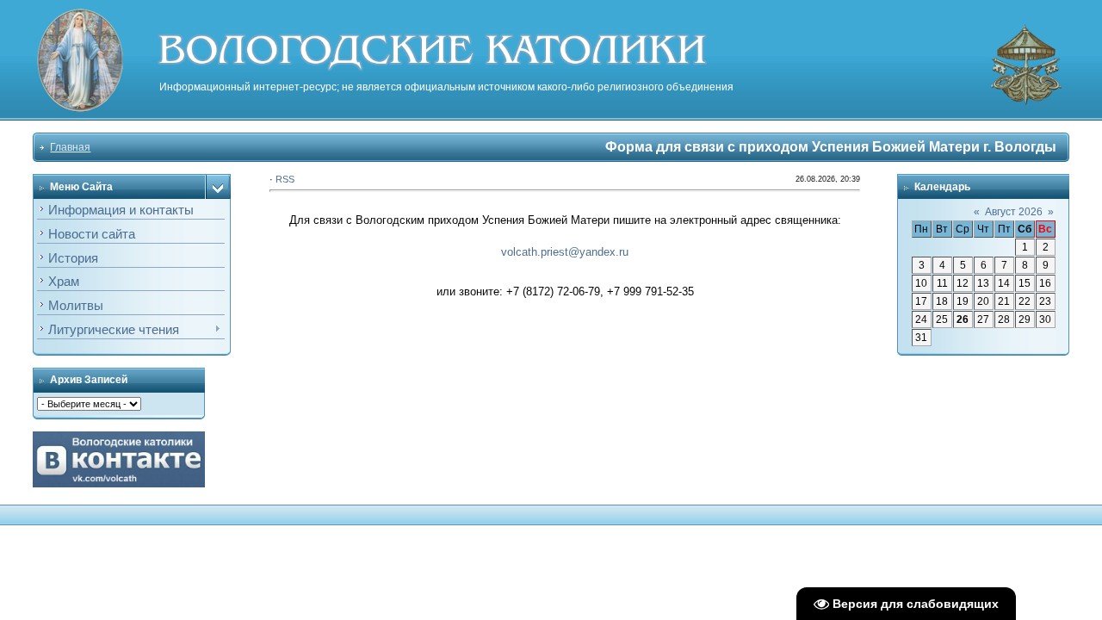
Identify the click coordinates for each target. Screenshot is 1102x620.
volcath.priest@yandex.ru (564, 251)
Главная (70, 147)
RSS (285, 179)
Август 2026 (1014, 212)
